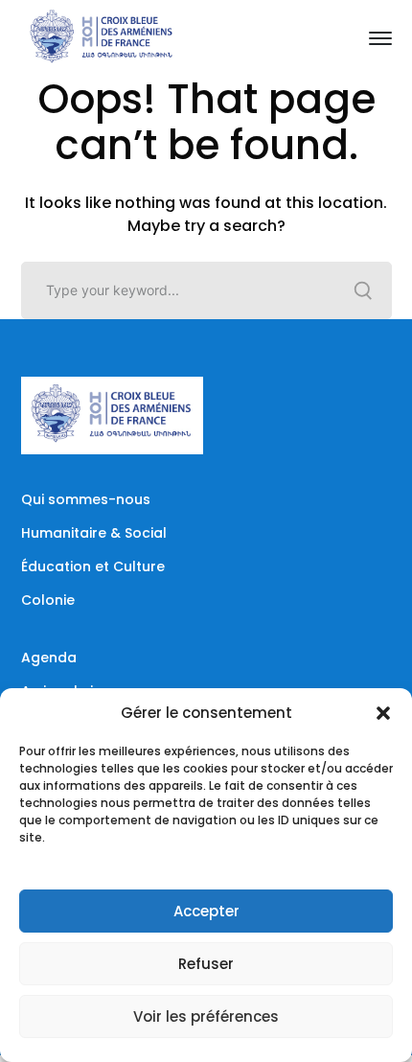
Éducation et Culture (93, 566)
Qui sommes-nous (85, 499)
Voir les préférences (206, 1016)
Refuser (206, 964)
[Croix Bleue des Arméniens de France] (102, 37)
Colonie (48, 600)
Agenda (49, 657)
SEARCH (363, 290)
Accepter (206, 911)
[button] (383, 713)
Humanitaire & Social (94, 533)
